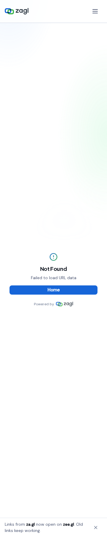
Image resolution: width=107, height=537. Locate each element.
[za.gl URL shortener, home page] (17, 11)
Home (54, 290)
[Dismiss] (95, 527)
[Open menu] (95, 11)
